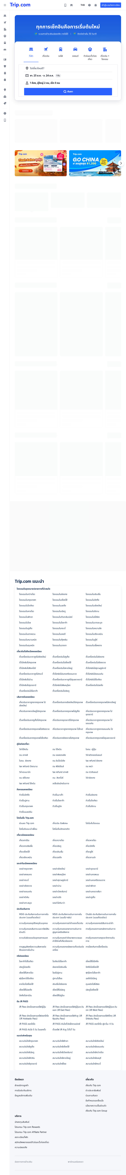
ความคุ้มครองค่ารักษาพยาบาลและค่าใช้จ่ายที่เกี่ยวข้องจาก (67, 899)
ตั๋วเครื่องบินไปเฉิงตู (61, 651)
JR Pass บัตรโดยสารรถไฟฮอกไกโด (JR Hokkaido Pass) (34, 977)
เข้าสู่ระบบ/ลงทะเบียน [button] (111, 5)
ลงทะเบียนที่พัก (21, 1097)
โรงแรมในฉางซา (60, 605)
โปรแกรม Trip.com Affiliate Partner (31, 1092)
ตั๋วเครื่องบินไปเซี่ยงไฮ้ (62, 622)
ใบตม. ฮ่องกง (25, 720)
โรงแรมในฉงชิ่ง (59, 565)
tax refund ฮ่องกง (94, 720)
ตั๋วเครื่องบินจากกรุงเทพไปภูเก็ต (66, 671)
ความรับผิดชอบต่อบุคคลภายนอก (33, 898)
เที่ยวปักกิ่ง (90, 806)
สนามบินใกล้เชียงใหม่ (95, 1001)
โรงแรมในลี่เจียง (93, 577)
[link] (65, 5)
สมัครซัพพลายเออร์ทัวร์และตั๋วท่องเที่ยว (32, 1102)
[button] (4, 5)
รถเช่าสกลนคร (25, 834)
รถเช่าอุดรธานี (92, 829)
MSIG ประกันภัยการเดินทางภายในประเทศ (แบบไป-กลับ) (67, 876)
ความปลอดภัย (21, 1107)
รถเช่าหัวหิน (24, 857)
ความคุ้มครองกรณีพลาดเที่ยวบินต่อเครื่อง (68, 908)
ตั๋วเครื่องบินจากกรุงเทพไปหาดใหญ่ (101, 662)
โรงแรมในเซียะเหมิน (94, 594)
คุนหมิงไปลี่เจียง (93, 944)
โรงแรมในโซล (25, 582)
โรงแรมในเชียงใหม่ (94, 565)
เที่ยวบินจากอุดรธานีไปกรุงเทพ (66, 680)
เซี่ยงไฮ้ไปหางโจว (26, 932)
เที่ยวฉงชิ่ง (57, 817)
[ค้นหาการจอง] (95, 5)
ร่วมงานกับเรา (92, 1055)
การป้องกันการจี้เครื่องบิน (97, 907)
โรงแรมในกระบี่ (59, 588)
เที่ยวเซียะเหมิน (25, 817)
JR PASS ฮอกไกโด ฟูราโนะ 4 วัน (100, 984)
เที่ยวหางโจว (91, 800)
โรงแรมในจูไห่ (91, 599)
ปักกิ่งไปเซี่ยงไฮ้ (92, 927)
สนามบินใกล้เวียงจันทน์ (63, 1012)
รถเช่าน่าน (57, 846)
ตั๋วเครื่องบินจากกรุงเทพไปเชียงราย (34, 689)
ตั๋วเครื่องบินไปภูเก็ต (61, 617)
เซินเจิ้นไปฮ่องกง (60, 944)
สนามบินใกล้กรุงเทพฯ (28, 1001)
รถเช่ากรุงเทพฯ (25, 829)
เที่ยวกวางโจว (58, 800)
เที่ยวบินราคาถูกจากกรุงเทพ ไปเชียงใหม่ (32, 664)
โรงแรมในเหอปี (59, 594)
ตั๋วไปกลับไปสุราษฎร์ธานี (96, 628)
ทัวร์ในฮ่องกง (91, 755)
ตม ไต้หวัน (57, 709)
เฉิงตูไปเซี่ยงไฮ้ (92, 950)
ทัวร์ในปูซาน (24, 760)
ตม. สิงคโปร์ (58, 738)
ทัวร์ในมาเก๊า (58, 755)
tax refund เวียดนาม (28, 726)
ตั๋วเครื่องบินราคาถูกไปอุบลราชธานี (67, 639)
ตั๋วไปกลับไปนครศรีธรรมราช (65, 634)
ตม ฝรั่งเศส (24, 738)
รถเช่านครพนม (92, 834)
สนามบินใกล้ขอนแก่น (95, 1006)
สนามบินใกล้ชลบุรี (93, 1018)
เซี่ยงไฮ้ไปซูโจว (59, 955)
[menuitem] (5, 16)
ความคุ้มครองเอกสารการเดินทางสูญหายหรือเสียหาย (67, 890)
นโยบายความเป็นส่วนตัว (96, 1065)
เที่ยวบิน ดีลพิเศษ (60, 783)
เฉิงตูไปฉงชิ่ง (24, 927)
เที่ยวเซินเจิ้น (58, 811)
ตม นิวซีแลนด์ (92, 732)
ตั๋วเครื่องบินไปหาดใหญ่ (62, 628)
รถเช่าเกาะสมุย (25, 863)
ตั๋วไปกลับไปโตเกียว (94, 639)
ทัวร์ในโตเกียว (91, 760)
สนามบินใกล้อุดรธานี (28, 1023)
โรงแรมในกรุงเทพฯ (27, 560)
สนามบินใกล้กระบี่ (93, 1023)
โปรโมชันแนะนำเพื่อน (28, 789)
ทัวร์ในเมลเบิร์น (25, 772)
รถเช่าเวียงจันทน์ (60, 851)
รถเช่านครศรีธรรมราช (95, 840)
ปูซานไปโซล (57, 938)
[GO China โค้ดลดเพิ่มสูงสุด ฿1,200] (95, 123)
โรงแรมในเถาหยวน (27, 594)
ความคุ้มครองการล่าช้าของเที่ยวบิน (68, 883)
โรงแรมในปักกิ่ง (92, 560)
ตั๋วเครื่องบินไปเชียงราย (96, 622)
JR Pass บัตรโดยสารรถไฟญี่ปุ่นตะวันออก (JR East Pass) (68, 968)
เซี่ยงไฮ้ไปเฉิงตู (59, 950)
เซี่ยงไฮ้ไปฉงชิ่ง (25, 950)
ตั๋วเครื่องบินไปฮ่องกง (95, 617)
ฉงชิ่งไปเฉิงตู (91, 938)
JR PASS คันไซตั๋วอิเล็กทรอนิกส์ (66, 984)
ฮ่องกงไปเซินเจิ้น (60, 927)
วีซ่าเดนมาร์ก (24, 732)
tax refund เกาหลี (60, 732)
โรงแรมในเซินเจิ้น (93, 554)
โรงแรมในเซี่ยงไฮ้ (60, 560)
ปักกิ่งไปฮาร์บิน (25, 955)
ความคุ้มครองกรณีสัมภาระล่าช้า (99, 883)
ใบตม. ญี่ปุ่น (91, 709)
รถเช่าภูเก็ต (90, 857)
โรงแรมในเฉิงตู (59, 571)
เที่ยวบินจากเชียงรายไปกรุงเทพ (66, 698)
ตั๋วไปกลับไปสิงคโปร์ (27, 628)
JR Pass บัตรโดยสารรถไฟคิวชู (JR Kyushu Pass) (67, 977)
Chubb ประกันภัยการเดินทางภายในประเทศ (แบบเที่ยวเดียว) (101, 876)
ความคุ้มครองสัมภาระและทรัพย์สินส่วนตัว (34, 890)
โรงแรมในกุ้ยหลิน (60, 599)
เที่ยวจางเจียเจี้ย (26, 806)
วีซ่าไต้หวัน (23, 709)
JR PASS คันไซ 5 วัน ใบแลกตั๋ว (32, 989)
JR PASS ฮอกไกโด (27, 984)
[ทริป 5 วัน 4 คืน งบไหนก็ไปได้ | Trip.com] (41, 123)
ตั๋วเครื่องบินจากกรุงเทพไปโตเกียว (33, 698)
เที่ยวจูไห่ (89, 811)
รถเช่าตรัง (57, 857)
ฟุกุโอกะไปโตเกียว (26, 938)
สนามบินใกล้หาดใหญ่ (62, 1018)
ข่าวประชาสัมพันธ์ (93, 1050)
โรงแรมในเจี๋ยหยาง (94, 605)
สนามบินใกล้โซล (59, 1023)
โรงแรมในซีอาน (92, 571)
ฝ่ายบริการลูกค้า (22, 1045)
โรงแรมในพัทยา (26, 577)
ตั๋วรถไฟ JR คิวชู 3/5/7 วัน (64, 989)
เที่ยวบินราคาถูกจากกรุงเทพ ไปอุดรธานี (99, 673)
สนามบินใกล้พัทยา (60, 1001)
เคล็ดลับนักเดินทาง (61, 743)
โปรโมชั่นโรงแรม (93, 783)
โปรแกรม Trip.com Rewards (27, 1087)
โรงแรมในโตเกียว (26, 565)
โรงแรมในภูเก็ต (25, 588)
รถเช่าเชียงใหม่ (59, 829)
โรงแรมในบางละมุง (94, 582)
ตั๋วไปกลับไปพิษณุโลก (61, 645)
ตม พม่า (89, 726)
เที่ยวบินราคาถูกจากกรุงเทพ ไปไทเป (68, 689)
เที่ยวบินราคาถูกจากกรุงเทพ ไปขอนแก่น (99, 682)
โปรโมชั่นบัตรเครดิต (61, 789)
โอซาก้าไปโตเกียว (26, 921)
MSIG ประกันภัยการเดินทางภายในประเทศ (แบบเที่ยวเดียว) (34, 876)
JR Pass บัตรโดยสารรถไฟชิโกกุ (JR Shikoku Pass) (101, 977)
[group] (51, 33)
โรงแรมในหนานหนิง (28, 599)
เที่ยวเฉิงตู (57, 806)
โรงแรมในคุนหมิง (26, 605)
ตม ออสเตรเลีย (59, 715)
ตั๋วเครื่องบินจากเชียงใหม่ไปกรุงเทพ (68, 662)
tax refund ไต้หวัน (27, 743)
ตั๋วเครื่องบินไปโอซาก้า (28, 651)
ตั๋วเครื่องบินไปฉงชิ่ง (94, 645)
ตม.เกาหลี (23, 715)
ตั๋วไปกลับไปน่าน (26, 639)
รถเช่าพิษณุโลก (59, 834)
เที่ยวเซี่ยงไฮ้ (24, 811)
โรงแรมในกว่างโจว (27, 554)
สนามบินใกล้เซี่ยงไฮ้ (61, 1006)
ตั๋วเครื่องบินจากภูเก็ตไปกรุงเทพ (32, 680)
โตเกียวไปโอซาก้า (60, 921)
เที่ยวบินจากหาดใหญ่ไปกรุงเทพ (32, 671)
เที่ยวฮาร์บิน (24, 800)
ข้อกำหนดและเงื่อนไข (95, 1060)
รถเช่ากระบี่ (24, 840)
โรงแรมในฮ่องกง (60, 554)
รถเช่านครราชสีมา (93, 851)
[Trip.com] (20, 5)
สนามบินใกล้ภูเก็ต (26, 1006)
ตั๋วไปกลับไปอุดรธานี (27, 645)
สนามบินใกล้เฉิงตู (26, 1012)
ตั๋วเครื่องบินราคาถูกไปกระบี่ (31, 634)
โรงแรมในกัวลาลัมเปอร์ (62, 577)
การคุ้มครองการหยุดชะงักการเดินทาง (100, 899)
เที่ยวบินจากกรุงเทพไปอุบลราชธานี (100, 698)
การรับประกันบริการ (23, 1050)
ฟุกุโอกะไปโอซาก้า (93, 932)
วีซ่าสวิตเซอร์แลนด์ (94, 715)
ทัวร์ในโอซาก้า (58, 760)
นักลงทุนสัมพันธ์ (22, 1082)
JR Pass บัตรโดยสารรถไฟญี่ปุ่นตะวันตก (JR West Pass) (101, 968)
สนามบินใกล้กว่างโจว (95, 1012)
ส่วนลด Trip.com (26, 783)
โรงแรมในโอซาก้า (60, 582)
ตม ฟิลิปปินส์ (58, 726)
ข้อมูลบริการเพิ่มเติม (23, 1055)
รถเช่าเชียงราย (25, 846)
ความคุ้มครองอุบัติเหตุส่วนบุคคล (33, 883)
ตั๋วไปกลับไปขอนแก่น (94, 634)
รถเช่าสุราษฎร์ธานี (60, 840)
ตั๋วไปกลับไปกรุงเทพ (27, 622)
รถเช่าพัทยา (91, 846)
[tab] (31, 53)
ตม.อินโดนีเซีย (59, 720)
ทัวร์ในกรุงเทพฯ (26, 766)
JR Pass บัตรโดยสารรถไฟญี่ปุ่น (32, 967)
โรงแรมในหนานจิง (94, 588)
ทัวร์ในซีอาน (91, 766)
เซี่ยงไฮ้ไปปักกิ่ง (92, 921)
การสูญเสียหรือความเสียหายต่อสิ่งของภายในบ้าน (32, 908)
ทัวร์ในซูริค (57, 766)
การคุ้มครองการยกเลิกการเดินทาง (101, 889)
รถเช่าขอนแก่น (25, 851)
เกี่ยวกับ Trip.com (93, 1045)
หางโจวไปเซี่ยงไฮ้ (26, 944)
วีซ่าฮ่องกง (90, 738)
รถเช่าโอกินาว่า (59, 863)
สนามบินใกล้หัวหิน (27, 1018)
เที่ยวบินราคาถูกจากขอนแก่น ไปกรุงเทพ (99, 691)
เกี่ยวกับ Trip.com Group (96, 1071)
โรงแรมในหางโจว (26, 571)
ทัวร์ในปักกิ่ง (24, 755)
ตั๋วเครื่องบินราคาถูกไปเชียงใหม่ (32, 617)
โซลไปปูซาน (57, 932)
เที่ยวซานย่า (91, 817)
